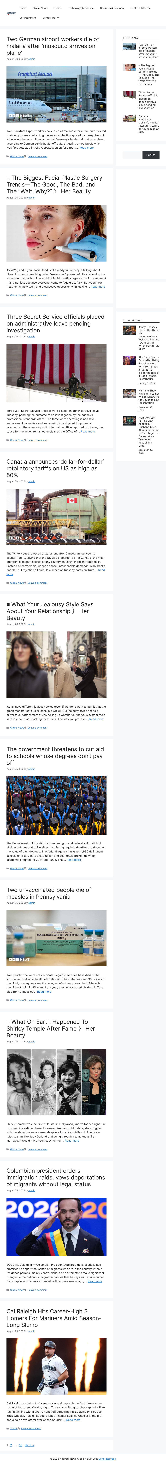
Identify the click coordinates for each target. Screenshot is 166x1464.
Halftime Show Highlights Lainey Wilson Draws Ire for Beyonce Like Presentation (149, 397)
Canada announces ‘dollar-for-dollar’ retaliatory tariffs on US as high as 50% (55, 468)
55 (21, 1445)
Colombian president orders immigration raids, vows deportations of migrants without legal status (55, 1177)
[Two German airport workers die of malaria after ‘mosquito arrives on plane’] (129, 45)
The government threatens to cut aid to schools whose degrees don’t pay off (55, 756)
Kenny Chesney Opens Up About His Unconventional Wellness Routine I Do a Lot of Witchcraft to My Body (148, 337)
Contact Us (48, 17)
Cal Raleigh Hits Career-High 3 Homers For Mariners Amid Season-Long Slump (53, 1318)
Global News (40, 8)
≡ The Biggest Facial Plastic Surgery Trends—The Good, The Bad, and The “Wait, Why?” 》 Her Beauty (54, 184)
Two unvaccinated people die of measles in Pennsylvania (48, 893)
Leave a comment (37, 156)
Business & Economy (112, 8)
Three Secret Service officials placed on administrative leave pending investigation (55, 323)
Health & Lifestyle (141, 8)
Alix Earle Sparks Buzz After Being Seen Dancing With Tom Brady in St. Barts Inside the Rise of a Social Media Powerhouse (149, 368)
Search (150, 155)
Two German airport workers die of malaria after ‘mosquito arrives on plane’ (52, 46)
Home (23, 8)
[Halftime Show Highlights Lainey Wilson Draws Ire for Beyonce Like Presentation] (129, 391)
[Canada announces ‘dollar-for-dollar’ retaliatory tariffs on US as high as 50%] (129, 116)
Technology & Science (81, 8)
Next (29, 1445)
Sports (58, 8)
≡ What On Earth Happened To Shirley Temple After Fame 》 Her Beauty (50, 1028)
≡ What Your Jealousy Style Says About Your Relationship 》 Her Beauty (49, 611)
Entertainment (28, 17)
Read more (86, 147)
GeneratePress (107, 1458)
